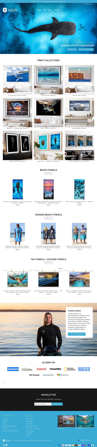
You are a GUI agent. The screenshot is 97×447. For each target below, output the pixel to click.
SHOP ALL (72, 49)
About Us (5, 419)
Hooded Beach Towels (32, 426)
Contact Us (6, 421)
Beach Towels (29, 423)
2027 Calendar (30, 431)
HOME (39, 10)
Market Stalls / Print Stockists (10, 431)
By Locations (29, 421)
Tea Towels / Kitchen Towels (33, 428)
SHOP (44, 10)
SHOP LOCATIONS (85, 49)
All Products (29, 419)
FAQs (4, 423)
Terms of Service (47, 440)
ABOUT (50, 10)
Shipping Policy (40, 440)
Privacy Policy (28, 440)
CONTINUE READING (76, 334)
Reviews (5, 428)
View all (49, 173)
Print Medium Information (9, 426)
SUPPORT (57, 10)
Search (28, 435)
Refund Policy (34, 440)
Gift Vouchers (29, 433)
